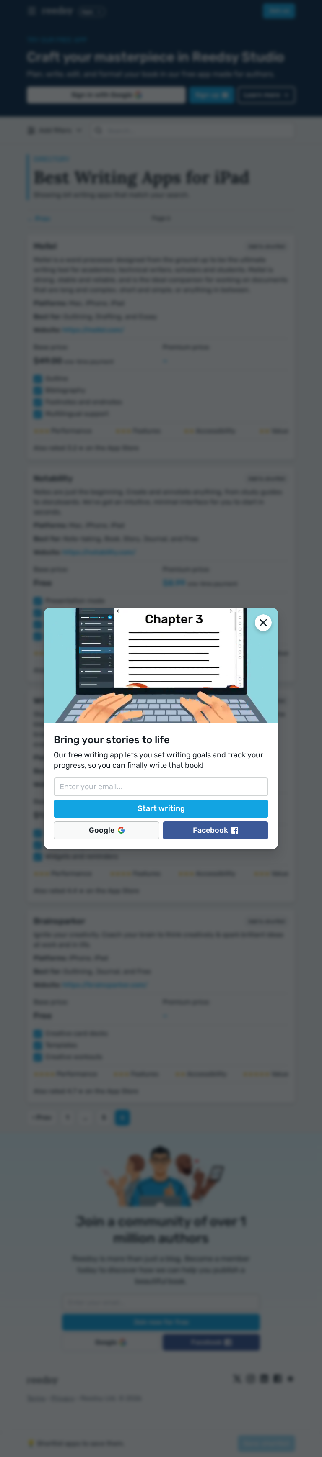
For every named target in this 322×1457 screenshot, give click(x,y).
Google (101, 830)
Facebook (210, 830)
